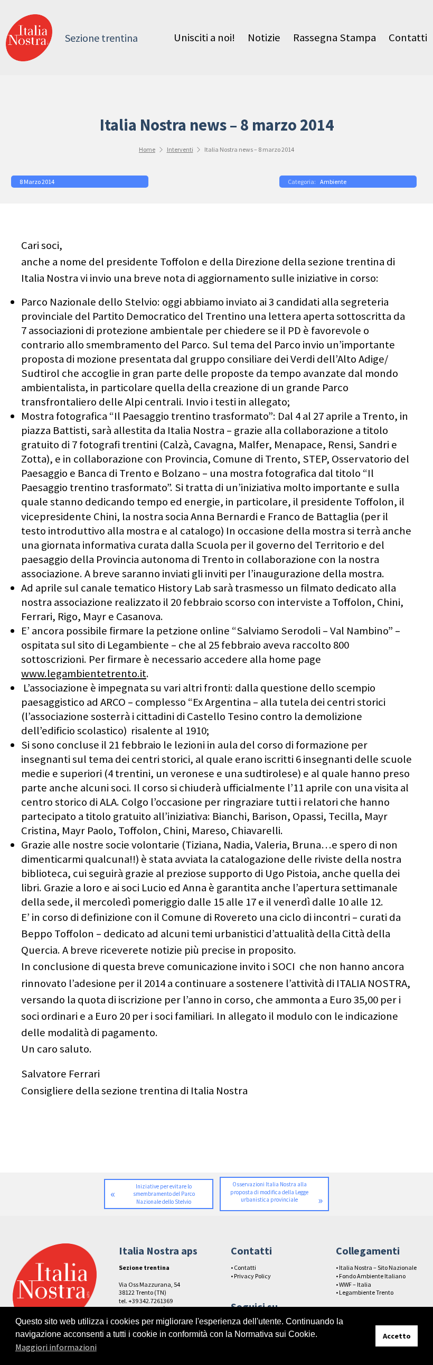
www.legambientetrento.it (83, 673)
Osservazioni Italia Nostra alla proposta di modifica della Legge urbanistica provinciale (269, 1191)
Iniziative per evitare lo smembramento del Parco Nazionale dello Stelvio (164, 1194)
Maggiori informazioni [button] (56, 1347)
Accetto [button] (397, 1336)
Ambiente (333, 182)
